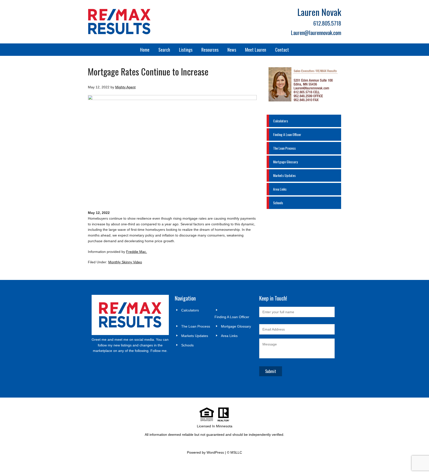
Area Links (279, 189)
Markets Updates (284, 175)
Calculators (280, 120)
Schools (278, 202)
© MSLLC (234, 452)
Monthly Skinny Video (125, 262)
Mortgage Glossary (285, 161)
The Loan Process (284, 148)
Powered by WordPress (205, 452)
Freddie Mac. (136, 252)
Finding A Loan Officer (287, 134)
